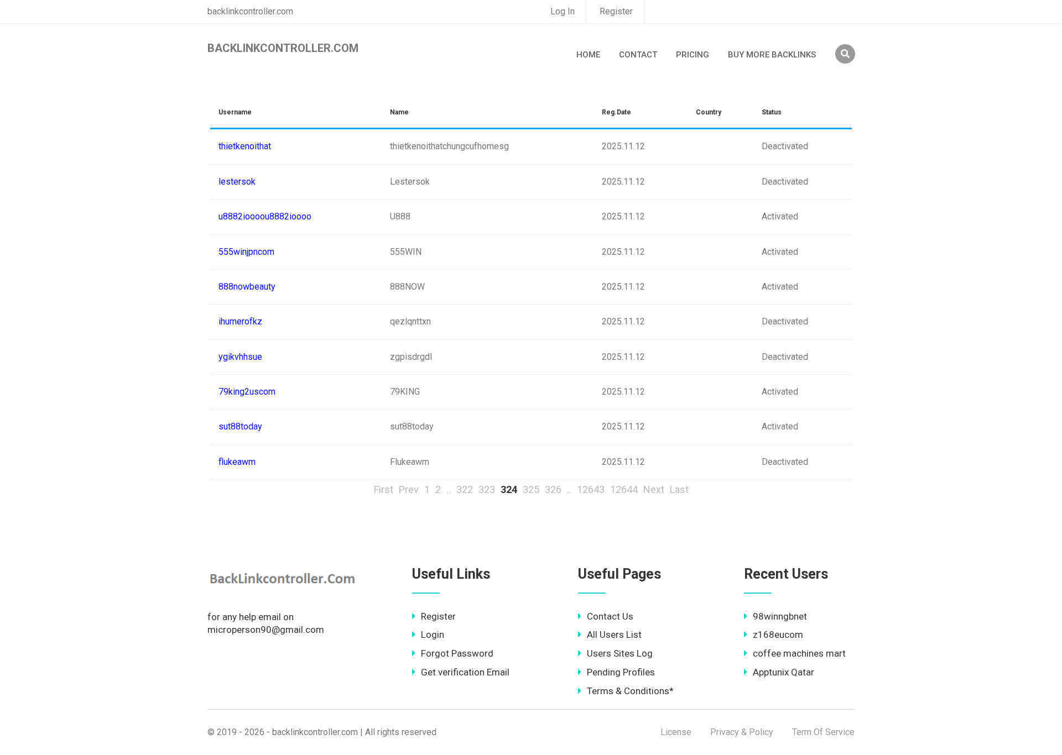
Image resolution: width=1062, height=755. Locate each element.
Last (679, 489)
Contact (638, 55)
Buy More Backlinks (772, 55)
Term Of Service (823, 732)
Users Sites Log (620, 653)
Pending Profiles (621, 672)
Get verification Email (465, 672)
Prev (409, 489)
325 (531, 489)
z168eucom (778, 634)
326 (553, 489)
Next (653, 489)
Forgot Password (457, 653)
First (383, 489)
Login (432, 634)
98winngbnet (780, 616)
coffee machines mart (799, 653)
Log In (562, 11)
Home (588, 55)
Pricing (692, 55)
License (675, 732)
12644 (624, 489)
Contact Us (610, 616)
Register (616, 11)
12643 (591, 489)
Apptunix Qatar (783, 672)
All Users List (614, 634)
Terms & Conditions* (630, 690)
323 (486, 489)
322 (464, 489)
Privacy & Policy (741, 732)
